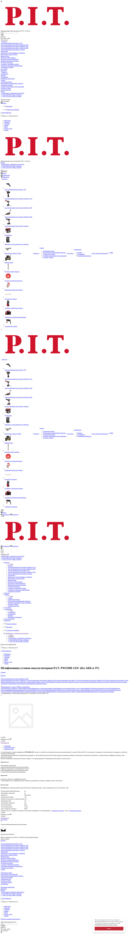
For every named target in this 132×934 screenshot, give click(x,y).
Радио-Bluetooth (14, 691)
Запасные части (9, 749)
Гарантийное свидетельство (9, 874)
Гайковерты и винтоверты (64, 688)
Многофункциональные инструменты (21, 690)
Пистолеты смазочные (106, 690)
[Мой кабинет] (1, 548)
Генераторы (5, 682)
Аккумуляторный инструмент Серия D (13, 850)
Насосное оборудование (65, 682)
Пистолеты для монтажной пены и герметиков (73, 690)
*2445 (3, 91)
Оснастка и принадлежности (82, 682)
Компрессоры (54, 682)
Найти (3, 925)
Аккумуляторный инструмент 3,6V (67, 680)
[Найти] (2, 35)
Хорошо (109, 928)
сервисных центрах (58, 810)
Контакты (4, 889)
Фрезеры (85, 691)
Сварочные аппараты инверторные (23, 683)
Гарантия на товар (6, 872)
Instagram (7, 122)
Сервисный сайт (6, 879)
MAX (6, 127)
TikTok (6, 130)
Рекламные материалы (8, 887)
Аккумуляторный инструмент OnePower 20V (92, 680)
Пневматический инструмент (100, 682)
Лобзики (111, 688)
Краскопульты (98, 688)
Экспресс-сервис (6, 881)
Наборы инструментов (40, 690)
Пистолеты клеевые (93, 690)
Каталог (10, 565)
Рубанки (21, 691)
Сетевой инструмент (40, 683)
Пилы (57, 690)
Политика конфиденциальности (10, 919)
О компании (11, 612)
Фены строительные (59, 691)
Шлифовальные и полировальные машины (101, 691)
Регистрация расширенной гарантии (12, 876)
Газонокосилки (51, 688)
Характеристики (9, 747)
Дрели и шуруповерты (79, 688)
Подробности (5, 743)
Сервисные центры (7, 877)
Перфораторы (51, 690)
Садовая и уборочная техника (10, 864)
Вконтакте (7, 120)
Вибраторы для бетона (39, 688)
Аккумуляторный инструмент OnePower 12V (14, 680)
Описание (7, 746)
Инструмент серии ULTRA (41, 682)
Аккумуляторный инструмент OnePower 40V (42, 680)
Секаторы (27, 691)
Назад (11, 564)
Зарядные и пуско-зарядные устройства (21, 682)
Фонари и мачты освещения (73, 691)
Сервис (10, 598)
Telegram (7, 124)
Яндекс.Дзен (8, 128)
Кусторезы (106, 688)
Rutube (6, 125)
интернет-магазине (75, 810)
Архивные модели (6, 882)
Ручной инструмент (115, 682)
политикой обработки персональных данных (106, 924)
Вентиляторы (28, 688)
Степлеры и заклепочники (38, 691)
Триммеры (49, 691)
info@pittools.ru (6, 112)
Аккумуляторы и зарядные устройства (12, 688)
